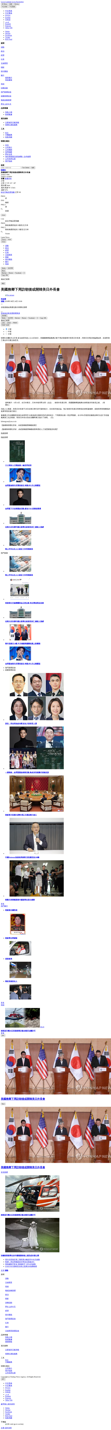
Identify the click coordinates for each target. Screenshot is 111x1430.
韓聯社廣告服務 (11, 125)
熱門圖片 (4, 906)
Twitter (7, 37)
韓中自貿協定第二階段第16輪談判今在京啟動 (22, 1259)
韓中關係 (4, 71)
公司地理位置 (10, 159)
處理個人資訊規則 (8, 1404)
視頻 (2, 84)
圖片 (2, 75)
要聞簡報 (8, 1342)
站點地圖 (8, 137)
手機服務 (8, 135)
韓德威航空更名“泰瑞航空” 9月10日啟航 (20, 1264)
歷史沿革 (8, 154)
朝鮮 (2, 67)
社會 (2, 59)
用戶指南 (8, 161)
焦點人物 (8, 112)
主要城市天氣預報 (12, 122)
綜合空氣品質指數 (8, 192)
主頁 (2, 1270)
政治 (2, 51)
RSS (6, 133)
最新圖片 (8, 78)
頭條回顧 (4, 88)
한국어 (7, 1388)
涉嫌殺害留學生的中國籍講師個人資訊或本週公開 (20, 1255)
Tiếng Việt (8, 1400)
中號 (9, 331)
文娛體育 (4, 63)
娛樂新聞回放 (6, 96)
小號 (9, 329)
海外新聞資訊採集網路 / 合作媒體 (18, 156)
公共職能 (8, 150)
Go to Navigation (18, 2)
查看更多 (8, 178)
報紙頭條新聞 (6, 100)
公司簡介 (8, 147)
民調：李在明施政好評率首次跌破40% (19, 1262)
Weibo (7, 31)
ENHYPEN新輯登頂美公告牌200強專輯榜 (21, 1266)
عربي (7, 1394)
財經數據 (8, 114)
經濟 (2, 55)
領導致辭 (8, 152)
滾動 (2, 47)
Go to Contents (6, 2)
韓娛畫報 (8, 80)
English (7, 1390)
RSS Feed (8, 39)
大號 (9, 334)
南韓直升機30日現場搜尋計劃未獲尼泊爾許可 (18, 1031)
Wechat (7, 33)
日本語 (7, 1392)
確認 (3, 283)
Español (8, 1396)
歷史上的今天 (6, 104)
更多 (2, 904)
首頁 (7, 145)
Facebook (8, 35)
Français (8, 1398)
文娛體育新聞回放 (12, 1331)
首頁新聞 (4, 1172)
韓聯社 (3, 170)
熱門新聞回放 (6, 92)
